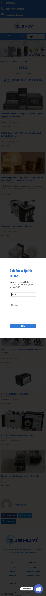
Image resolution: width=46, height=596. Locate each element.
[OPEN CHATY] (38, 588)
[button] (43, 261)
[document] (23, 298)
